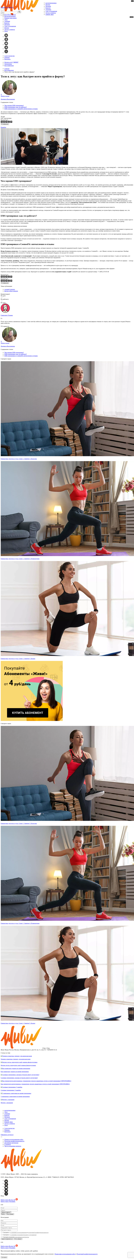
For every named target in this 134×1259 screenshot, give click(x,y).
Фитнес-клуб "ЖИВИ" (11, 62)
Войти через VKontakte (8, 1201)
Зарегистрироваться (7, 1239)
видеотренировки (51, 3)
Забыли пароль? (6, 1212)
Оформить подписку (7, 7)
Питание (48, 6)
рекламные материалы (11, 1143)
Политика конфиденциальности (14, 1141)
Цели (6, 31)
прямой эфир (49, 14)
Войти (3, 1214)
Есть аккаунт (18, 1239)
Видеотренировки (10, 16)
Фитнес (47, 4)
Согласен (4, 1257)
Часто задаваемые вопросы (12, 1146)
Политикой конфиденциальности (87, 1254)
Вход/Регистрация (10, 14)
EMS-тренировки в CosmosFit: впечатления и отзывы (21, 109)
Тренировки (8, 64)
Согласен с (19, 1235)
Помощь (7, 57)
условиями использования (18, 1232)
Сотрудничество (9, 56)
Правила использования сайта (13, 1139)
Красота (48, 8)
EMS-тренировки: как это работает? (15, 107)
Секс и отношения (51, 11)
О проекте (7, 1144)
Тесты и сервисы (9, 29)
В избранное (4, 124)
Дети (5, 19)
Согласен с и (25, 1232)
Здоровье (48, 9)
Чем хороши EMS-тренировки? (14, 105)
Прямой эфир (8, 1122)
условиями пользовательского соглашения (23, 1235)
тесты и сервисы (50, 13)
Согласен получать (16, 1237)
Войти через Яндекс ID (8, 1200)
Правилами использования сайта (65, 1254)
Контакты (7, 59)
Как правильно (9, 65)
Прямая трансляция (10, 18)
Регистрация (10, 1214)
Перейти (3, 127)
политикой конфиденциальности (38, 1232)
